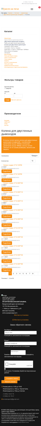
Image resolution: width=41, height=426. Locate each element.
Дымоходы (7, 38)
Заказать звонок (9, 381)
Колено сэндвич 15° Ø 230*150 (13, 237)
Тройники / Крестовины (11, 46)
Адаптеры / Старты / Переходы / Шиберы (16, 49)
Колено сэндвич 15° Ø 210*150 (13, 228)
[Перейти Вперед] (36, 273)
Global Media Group (23, 422)
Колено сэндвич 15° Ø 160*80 (12, 174)
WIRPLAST (7, 122)
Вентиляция (7, 54)
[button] (38, 9)
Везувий (6, 120)
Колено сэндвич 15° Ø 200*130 (13, 219)
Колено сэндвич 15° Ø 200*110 (13, 192)
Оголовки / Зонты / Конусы (12, 48)
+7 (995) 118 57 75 (28, 2)
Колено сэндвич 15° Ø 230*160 (13, 246)
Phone (6, 340)
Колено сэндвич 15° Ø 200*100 (13, 183)
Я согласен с (20, 371)
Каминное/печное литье (11, 65)
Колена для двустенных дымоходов (15, 44)
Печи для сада (8, 64)
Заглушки (7, 52)
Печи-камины (8, 59)
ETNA (5, 123)
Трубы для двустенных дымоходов (14, 43)
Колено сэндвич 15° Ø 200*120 (13, 210)
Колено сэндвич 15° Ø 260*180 (13, 264)
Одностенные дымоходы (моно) (13, 40)
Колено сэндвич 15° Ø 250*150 (13, 255)
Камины (6, 60)
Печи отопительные (10, 57)
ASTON (6, 125)
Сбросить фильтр (16, 100)
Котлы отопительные (10, 62)
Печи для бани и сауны (10, 56)
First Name (8, 330)
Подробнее (7, 171)
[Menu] (32, 9)
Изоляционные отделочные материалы (16, 67)
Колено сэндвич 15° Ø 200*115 (13, 201)
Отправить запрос (12, 378)
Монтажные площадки (11, 51)
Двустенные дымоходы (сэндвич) (14, 41)
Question (7, 354)
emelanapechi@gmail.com (30, 3)
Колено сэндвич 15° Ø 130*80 (12, 165)
